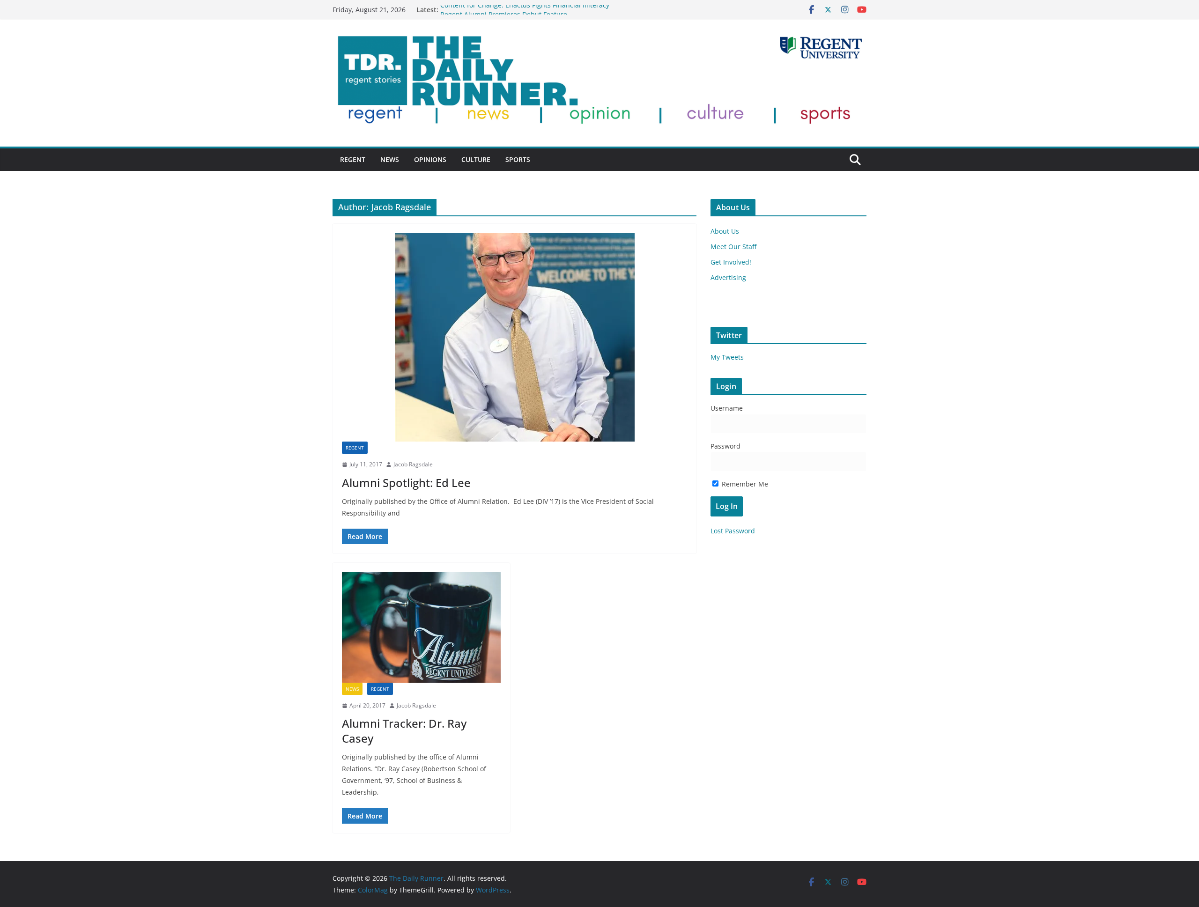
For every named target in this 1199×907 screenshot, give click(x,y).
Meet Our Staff (733, 246)
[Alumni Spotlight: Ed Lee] (514, 337)
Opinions (430, 159)
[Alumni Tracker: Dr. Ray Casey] (421, 627)
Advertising (728, 277)
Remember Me (744, 483)
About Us (725, 231)
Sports (517, 159)
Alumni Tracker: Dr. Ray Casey (404, 730)
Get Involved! (731, 262)
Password (725, 446)
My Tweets (727, 357)
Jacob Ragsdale (413, 464)
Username (727, 408)
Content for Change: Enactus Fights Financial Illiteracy (524, 9)
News (389, 159)
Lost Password (733, 530)
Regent (352, 159)
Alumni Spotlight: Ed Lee (406, 482)
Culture (475, 159)
